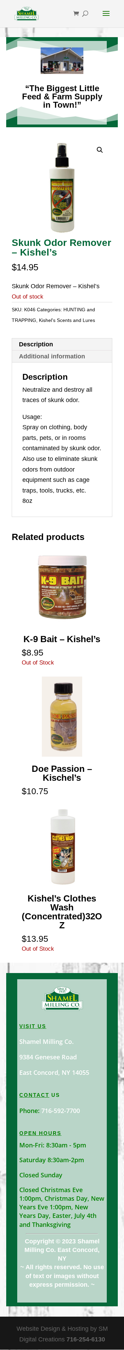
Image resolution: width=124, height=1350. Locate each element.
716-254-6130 (85, 1339)
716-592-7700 (60, 1110)
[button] (100, 150)
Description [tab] (36, 344)
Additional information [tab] (52, 356)
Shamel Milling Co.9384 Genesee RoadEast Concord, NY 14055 (54, 1057)
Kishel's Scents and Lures (67, 320)
